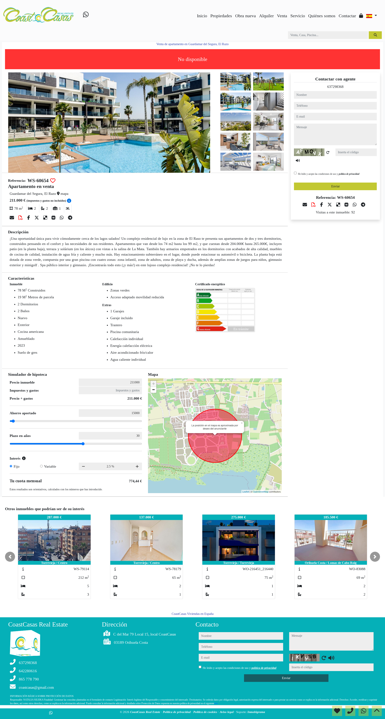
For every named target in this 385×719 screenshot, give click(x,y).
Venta (282, 15)
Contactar (347, 15)
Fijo (16, 466)
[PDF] (21, 217)
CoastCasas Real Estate (145, 712)
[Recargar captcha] (328, 152)
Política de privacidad (177, 712)
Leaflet (245, 491)
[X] (37, 217)
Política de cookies (205, 712)
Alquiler (266, 15)
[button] (10, 557)
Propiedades (221, 15)
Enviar (335, 186)
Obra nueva (245, 15)
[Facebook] (29, 217)
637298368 (335, 87)
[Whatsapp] (86, 15)
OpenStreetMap (260, 491)
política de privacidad (349, 174)
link (216, 703)
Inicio (202, 15)
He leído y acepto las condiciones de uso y (328, 174)
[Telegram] (70, 217)
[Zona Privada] (361, 16)
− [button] (153, 389)
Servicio (297, 15)
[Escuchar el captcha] (298, 160)
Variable (50, 466)
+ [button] (153, 383)
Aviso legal (227, 712)
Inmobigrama (256, 712)
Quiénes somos (321, 15)
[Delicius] (45, 217)
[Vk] (54, 217)
